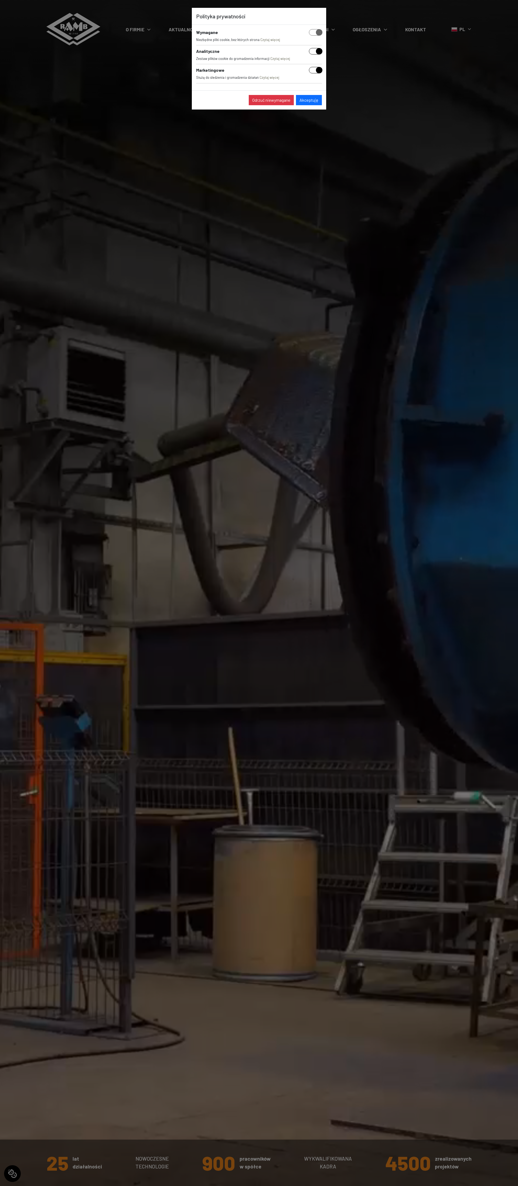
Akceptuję (308, 100)
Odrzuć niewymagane (271, 100)
